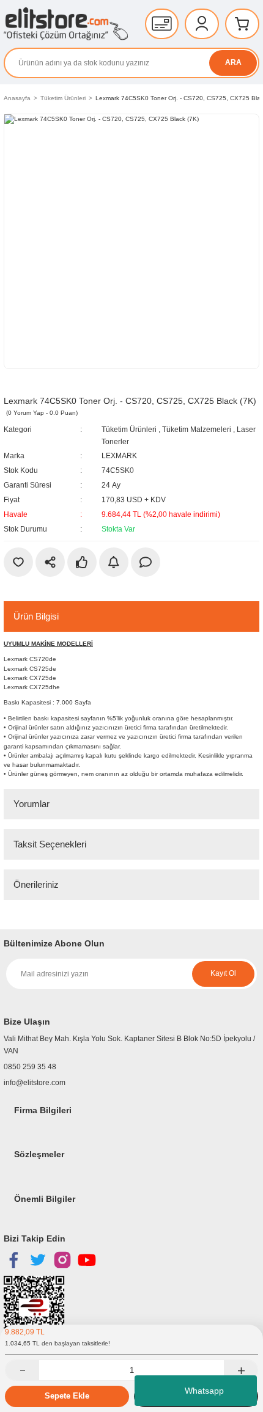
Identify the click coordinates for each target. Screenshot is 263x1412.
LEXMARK (119, 456)
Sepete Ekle (67, 1395)
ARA (233, 62)
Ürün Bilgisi (36, 616)
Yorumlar (31, 804)
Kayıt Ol (223, 973)
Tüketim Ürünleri (129, 429)
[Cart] (242, 24)
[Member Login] (202, 24)
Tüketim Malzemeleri (196, 429)
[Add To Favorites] (18, 562)
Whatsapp (204, 1391)
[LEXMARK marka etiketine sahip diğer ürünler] (31, 385)
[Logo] (66, 23)
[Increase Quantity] (240, 1370)
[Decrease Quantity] (22, 1370)
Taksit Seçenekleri (49, 844)
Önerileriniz (36, 884)
